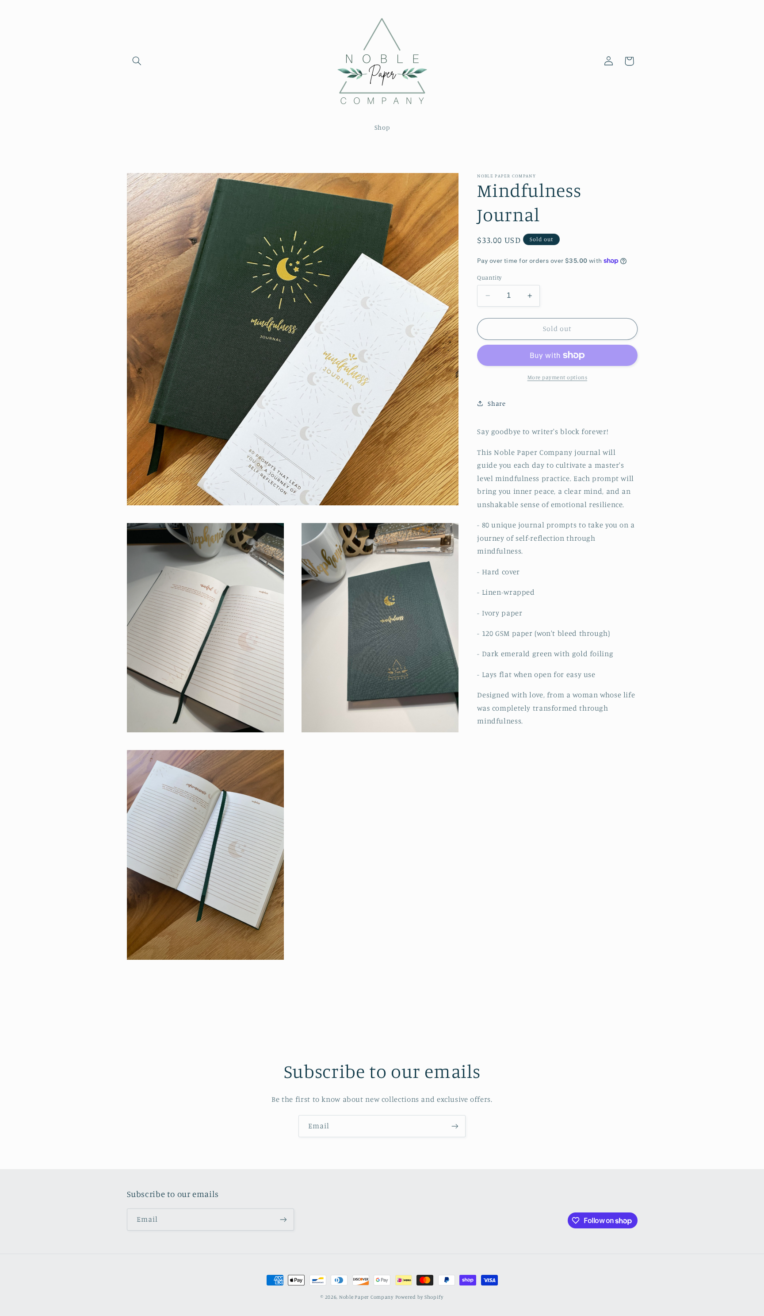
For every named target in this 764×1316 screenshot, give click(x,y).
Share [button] (496, 403)
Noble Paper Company (366, 1297)
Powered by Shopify (419, 1297)
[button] (137, 61)
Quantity (489, 277)
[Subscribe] (455, 1126)
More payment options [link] (557, 377)
